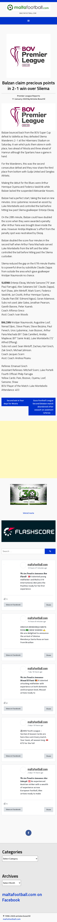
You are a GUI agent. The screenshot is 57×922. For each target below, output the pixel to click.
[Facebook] (28, 833)
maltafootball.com (27, 13)
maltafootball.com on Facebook (22, 897)
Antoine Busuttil (37, 98)
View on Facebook (13, 604)
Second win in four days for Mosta (14, 402)
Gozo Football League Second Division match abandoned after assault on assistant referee (43, 406)
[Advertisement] (28, 449)
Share (48, 604)
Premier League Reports (28, 95)
